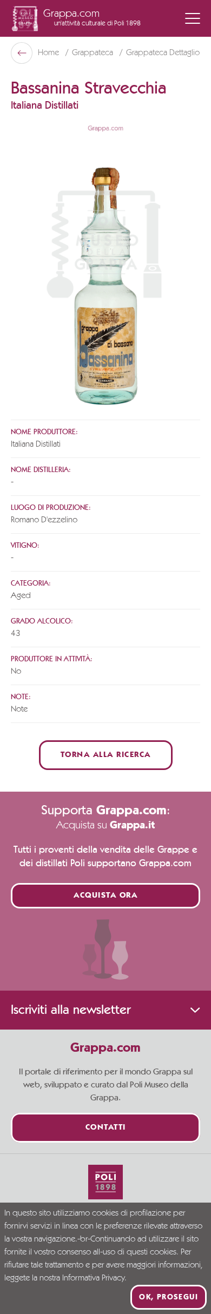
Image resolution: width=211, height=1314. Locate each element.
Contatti (105, 1128)
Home (49, 53)
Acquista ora (105, 896)
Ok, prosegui (168, 1297)
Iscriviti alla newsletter (70, 1010)
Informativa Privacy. (94, 1278)
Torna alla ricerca (106, 755)
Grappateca (93, 53)
